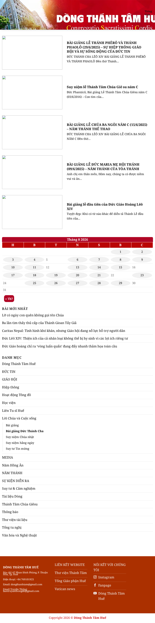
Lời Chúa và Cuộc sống (19, 418)
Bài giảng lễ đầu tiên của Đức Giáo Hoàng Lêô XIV (105, 206)
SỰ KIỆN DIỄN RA (15, 481)
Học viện (9, 402)
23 (142, 275)
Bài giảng (12, 425)
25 (34, 283)
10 (13, 267)
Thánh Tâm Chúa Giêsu (20, 504)
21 (99, 275)
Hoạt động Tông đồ (16, 395)
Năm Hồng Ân (12, 465)
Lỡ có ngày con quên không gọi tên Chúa (33, 315)
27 (77, 283)
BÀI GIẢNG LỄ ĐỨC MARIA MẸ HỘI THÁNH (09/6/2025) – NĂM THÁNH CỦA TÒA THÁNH (103, 166)
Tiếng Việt (148, 12)
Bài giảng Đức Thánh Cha (25, 431)
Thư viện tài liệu (14, 519)
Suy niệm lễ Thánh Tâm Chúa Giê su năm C (102, 87)
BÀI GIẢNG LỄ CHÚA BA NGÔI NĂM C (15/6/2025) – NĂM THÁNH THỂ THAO (107, 126)
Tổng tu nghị (11, 527)
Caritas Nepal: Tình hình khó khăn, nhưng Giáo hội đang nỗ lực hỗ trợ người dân (63, 330)
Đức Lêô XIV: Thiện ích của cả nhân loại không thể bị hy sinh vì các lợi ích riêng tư (65, 338)
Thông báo (10, 512)
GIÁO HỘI (9, 379)
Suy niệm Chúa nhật (20, 437)
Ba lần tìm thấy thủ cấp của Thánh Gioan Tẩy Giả (39, 323)
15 (120, 267)
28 (99, 283)
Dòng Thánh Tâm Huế (19, 364)
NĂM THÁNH (12, 473)
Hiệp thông (10, 387)
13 (77, 267)
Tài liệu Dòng (12, 496)
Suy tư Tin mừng (17, 449)
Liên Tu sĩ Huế (13, 410)
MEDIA (7, 457)
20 (77, 275)
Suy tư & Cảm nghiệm (18, 488)
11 (34, 267)
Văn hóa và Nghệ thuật (19, 535)
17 (13, 275)
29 (120, 283)
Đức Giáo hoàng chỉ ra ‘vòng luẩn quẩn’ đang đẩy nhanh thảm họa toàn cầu (59, 346)
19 (56, 275)
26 (56, 283)
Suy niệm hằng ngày (20, 443)
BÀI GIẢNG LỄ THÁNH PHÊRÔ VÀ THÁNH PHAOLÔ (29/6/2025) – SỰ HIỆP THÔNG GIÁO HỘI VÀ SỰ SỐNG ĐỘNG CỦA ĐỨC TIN (104, 47)
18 (34, 275)
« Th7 (9, 299)
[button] (5, 15)
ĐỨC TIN (8, 371)
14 (99, 267)
